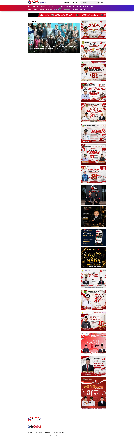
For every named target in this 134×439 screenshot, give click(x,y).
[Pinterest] (34, 426)
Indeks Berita (47, 432)
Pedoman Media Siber (59, 432)
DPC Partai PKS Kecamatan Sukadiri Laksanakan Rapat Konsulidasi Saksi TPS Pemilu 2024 (53, 47)
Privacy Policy (38, 432)
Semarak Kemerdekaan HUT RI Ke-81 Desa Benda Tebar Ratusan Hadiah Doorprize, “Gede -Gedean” (45, 15)
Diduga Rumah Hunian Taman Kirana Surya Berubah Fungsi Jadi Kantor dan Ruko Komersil (71, 15)
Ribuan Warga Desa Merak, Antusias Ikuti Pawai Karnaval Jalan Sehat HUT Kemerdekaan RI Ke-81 (96, 15)
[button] (98, 2)
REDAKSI (30, 432)
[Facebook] (29, 426)
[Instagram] (37, 426)
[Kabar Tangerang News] (37, 2)
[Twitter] (31, 426)
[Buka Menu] (105, 2)
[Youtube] (40, 426)
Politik (30, 44)
